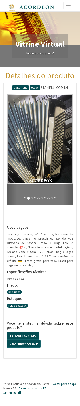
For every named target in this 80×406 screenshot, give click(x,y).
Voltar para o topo (65, 384)
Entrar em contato (23, 335)
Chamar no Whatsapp (24, 343)
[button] (12, 149)
